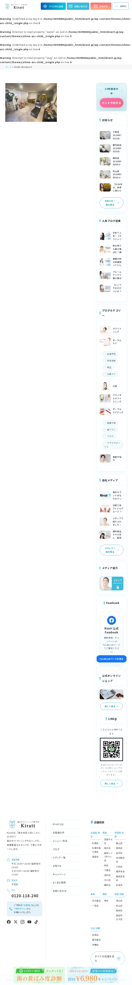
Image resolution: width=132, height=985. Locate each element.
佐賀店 (95, 934)
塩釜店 (95, 856)
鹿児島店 (96, 939)
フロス (110, 436)
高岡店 (119, 848)
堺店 (106, 900)
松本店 (119, 885)
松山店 (119, 905)
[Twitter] (16, 922)
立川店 (107, 880)
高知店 (119, 910)
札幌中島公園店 (96, 850)
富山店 (119, 843)
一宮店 (95, 905)
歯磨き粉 (111, 422)
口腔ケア (111, 374)
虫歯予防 (111, 353)
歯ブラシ (111, 429)
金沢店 (119, 853)
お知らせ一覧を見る (110, 202)
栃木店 (107, 848)
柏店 (106, 865)
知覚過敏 (111, 360)
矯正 (109, 367)
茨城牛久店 (108, 841)
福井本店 (120, 871)
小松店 (119, 866)
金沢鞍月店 (120, 859)
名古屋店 (96, 900)
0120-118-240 (25, 895)
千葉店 (107, 870)
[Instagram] (22, 922)
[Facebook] (9, 922)
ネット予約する (111, 103)
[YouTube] (29, 922)
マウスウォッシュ (112, 444)
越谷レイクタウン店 (108, 857)
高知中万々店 (119, 917)
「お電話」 (27, 905)
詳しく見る (110, 706)
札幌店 (95, 843)
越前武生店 (120, 878)
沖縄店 (95, 944)
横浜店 (107, 885)
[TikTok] (36, 922)
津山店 (119, 900)
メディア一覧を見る (110, 550)
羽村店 (107, 875)
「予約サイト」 (20, 908)
